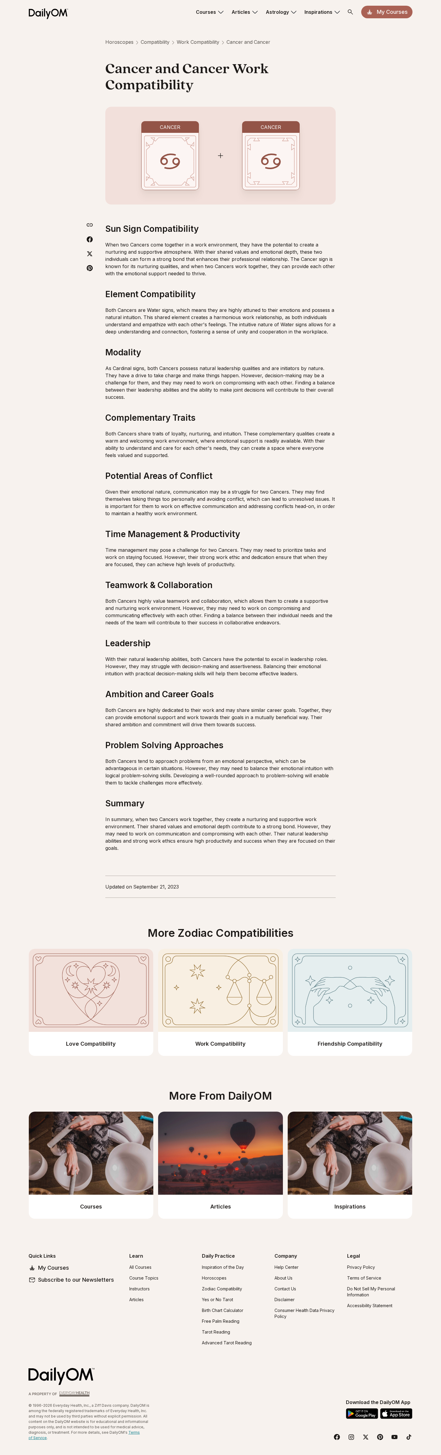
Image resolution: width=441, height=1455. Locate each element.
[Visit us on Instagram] (351, 1437)
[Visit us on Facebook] (336, 1437)
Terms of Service (364, 1277)
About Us (283, 1277)
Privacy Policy (361, 1267)
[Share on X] (90, 254)
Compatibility (155, 42)
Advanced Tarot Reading (227, 1342)
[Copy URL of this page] (90, 225)
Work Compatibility (198, 42)
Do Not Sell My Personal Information (371, 1291)
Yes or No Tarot (217, 1299)
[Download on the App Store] (396, 1413)
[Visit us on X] (365, 1437)
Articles (136, 1299)
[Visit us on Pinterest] (380, 1437)
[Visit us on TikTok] (408, 1437)
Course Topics (143, 1277)
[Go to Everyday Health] (59, 1394)
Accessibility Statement (369, 1305)
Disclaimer (284, 1299)
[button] (210, 12)
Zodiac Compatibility (222, 1288)
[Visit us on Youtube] (394, 1437)
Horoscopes (119, 42)
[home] (51, 12)
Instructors (139, 1288)
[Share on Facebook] (90, 239)
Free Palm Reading (220, 1321)
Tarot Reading (216, 1331)
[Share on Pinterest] (90, 268)
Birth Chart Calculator (222, 1310)
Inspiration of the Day (223, 1267)
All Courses (140, 1267)
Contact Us (285, 1288)
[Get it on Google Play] (362, 1413)
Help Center (286, 1267)
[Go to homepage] (61, 1376)
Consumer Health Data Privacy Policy (304, 1313)
